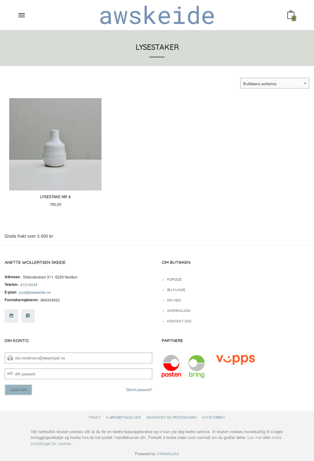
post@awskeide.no (35, 292)
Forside (174, 279)
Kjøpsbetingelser (123, 417)
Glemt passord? (139, 389)
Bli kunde (176, 289)
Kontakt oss (179, 321)
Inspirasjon (178, 310)
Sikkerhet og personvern (171, 417)
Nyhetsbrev (213, 417)
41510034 (28, 284)
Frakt (95, 417)
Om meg (174, 300)
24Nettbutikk (168, 453)
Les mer (254, 437)
